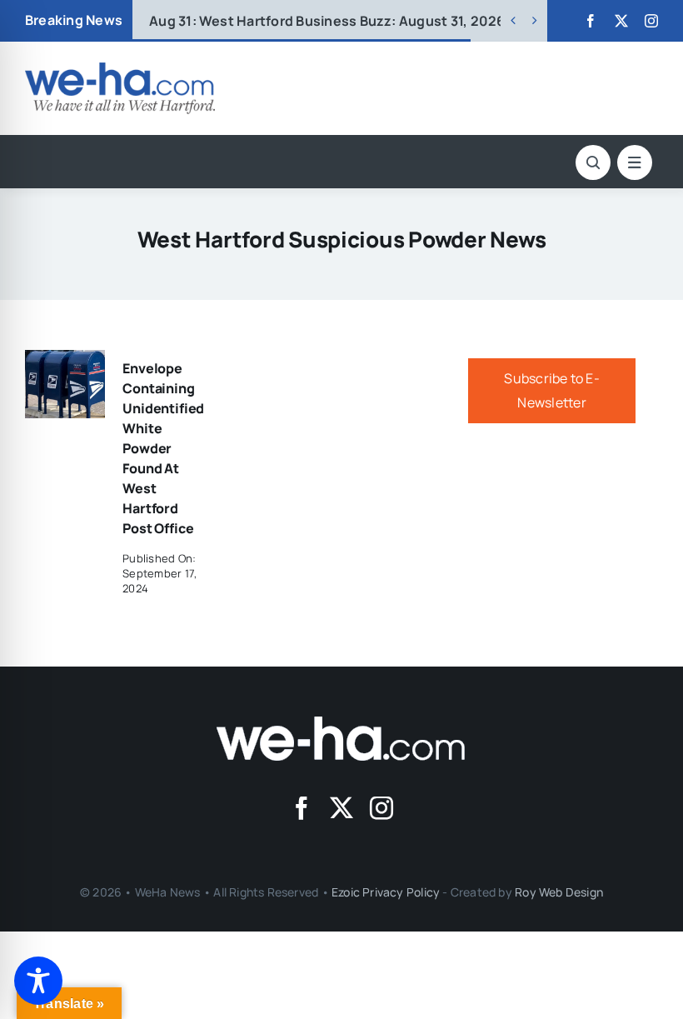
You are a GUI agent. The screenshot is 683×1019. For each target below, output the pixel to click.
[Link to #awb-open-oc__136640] (634, 162)
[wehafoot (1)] (341, 723)
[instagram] (651, 20)
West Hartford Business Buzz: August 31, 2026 (327, 21)
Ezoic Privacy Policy (386, 892)
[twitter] (621, 20)
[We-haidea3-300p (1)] (120, 69)
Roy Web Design (559, 892)
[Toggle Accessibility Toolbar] (38, 981)
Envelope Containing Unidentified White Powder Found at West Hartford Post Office (163, 448)
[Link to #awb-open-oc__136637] (593, 162)
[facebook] (590, 20)
